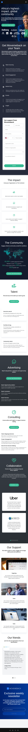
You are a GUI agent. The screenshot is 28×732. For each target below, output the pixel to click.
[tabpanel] (14, 513)
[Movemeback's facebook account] (18, 730)
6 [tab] (16, 540)
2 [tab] (11, 540)
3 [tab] (12, 540)
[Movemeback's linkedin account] (12, 730)
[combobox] (14, 133)
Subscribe (14, 713)
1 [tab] (10, 540)
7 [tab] (17, 540)
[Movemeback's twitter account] (10, 730)
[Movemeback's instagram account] (15, 730)
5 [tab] (15, 540)
